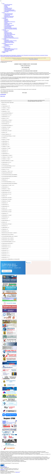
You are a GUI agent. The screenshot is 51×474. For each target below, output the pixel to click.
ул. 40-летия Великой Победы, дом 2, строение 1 (9, 236)
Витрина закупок (5, 51)
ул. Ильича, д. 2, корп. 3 (5, 109)
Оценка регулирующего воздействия (10, 28)
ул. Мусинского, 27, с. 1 (5, 257)
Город (3, 3)
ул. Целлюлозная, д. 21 (5, 123)
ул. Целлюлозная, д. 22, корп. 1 (6, 211)
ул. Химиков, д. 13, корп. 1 (5, 107)
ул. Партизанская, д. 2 (5, 204)
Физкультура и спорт (8, 32)
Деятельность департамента (40, 55)
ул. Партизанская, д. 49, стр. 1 (6, 192)
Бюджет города (7, 24)
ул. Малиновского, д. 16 (5, 116)
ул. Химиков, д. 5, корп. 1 (5, 146)
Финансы (6, 19)
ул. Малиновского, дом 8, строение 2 (7, 239)
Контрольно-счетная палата (9, 16)
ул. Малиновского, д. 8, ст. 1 (6, 246)
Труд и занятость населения (9, 25)
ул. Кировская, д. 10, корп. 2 (6, 127)
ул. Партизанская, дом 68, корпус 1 (7, 243)
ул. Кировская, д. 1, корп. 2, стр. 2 (7, 171)
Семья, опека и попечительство (9, 34)
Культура (5, 31)
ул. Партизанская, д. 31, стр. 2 (6, 114)
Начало (1, 55)
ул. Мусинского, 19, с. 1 (5, 252)
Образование (6, 30)
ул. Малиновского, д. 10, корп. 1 (6, 120)
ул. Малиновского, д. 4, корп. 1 (6, 209)
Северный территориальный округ (15, 56)
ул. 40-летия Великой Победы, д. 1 (7, 125)
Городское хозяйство (7, 26)
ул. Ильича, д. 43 (4, 208)
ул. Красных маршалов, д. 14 (6, 121)
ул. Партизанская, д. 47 (5, 164)
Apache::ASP (17, 472)
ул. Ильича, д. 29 (4, 132)
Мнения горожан (7, 47)
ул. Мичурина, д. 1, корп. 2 (5, 188)
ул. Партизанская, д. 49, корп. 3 (6, 199)
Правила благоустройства (8, 41)
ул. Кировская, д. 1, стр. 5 (5, 111)
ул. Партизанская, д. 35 (5, 206)
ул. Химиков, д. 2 (4, 137)
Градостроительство (7, 27)
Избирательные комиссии (8, 17)
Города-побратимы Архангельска (10, 10)
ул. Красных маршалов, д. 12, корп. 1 (7, 160)
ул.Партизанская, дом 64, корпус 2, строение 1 (9, 232)
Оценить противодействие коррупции (10, 48)
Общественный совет (8, 35)
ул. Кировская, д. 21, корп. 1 (6, 148)
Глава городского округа (8, 13)
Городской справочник (8, 4)
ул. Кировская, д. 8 (4, 202)
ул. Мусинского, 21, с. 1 (5, 250)
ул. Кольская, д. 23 (4, 225)
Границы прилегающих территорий (7, 102)
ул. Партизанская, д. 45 (5, 128)
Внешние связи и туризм (8, 36)
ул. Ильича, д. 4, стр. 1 (5, 118)
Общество (4, 29)
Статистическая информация (9, 9)
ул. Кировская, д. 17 (4, 151)
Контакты (4, 43)
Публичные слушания (8, 50)
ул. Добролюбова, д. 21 (5, 227)
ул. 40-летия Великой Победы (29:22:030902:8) (9, 174)
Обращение (2, 469)
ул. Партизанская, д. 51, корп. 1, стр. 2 (7, 185)
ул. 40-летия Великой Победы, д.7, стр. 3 (8, 165)
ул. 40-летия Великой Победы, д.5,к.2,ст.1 (8, 241)
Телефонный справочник (8, 44)
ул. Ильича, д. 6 (4, 104)
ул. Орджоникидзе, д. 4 (5, 153)
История (5, 6)
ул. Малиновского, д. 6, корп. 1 (6, 215)
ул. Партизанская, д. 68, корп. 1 (6, 197)
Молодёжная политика (8, 33)
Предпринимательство (8, 23)
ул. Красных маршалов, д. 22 (6, 134)
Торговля (6, 22)
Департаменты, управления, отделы (17, 55)
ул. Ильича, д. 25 (4, 195)
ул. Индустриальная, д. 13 (5, 220)
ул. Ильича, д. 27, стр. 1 (5, 169)
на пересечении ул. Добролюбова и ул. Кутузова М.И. (10, 259)
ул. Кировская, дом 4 (4, 248)
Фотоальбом (6, 11)
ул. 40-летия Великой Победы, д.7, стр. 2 (8, 181)
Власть (3, 12)
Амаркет (3, 52)
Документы (4, 38)
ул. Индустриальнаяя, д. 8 (5, 190)
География (6, 7)
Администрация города (8, 14)
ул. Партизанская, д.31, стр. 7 (6, 162)
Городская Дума (7, 15)
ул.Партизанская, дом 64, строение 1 (7, 234)
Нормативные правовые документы (10, 40)
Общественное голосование (9, 49)
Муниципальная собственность (9, 21)
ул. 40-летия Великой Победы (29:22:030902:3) (9, 176)
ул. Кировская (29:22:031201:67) (6, 172)
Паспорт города (7, 5)
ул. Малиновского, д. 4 (5, 216)
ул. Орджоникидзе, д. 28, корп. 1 (6, 155)
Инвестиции (6, 20)
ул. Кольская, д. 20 (4, 218)
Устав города (6, 39)
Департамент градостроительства (29, 55)
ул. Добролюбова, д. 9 (5, 141)
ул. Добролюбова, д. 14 (5, 144)
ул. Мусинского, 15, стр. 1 (5, 255)
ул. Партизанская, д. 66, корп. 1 (6, 130)
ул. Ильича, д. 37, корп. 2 (5, 139)
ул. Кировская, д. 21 (4, 229)
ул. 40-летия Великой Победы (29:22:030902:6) (9, 183)
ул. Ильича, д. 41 (4, 222)
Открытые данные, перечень (9, 42)
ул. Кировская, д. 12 (4, 213)
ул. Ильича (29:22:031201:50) (6, 167)
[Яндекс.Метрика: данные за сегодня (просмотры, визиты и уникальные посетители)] (3, 466)
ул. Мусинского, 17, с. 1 (5, 253)
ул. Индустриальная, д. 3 (5, 178)
